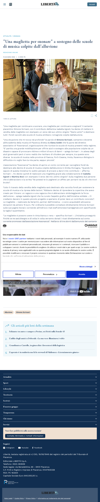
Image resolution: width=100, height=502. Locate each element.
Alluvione (8, 312)
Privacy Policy (31, 498)
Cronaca (16, 36)
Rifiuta (18, 274)
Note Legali (8, 498)
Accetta (82, 274)
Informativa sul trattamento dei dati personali (54, 498)
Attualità (7, 36)
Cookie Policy (19, 498)
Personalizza (48, 274)
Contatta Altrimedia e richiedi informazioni (25, 436)
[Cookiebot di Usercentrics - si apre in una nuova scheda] (86, 226)
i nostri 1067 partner (17, 239)
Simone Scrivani (23, 312)
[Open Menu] (4, 4)
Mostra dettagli (86, 267)
